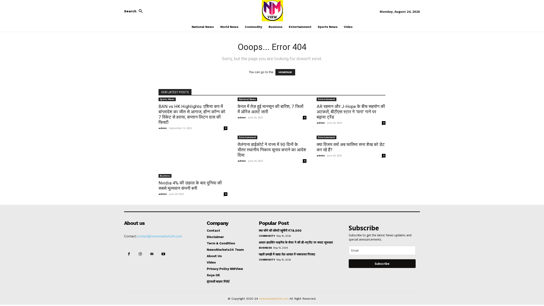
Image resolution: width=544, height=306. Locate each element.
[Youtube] (163, 254)
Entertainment (326, 99)
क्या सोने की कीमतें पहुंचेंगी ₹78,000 (280, 230)
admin (163, 128)
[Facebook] (128, 254)
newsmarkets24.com (274, 298)
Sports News (167, 99)
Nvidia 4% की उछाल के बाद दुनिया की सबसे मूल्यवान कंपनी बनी (190, 185)
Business (165, 175)
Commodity (267, 235)
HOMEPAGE (285, 72)
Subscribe (382, 264)
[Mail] (151, 254)
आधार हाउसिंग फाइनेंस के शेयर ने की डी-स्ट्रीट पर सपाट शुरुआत (296, 242)
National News (247, 99)
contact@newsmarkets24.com (159, 236)
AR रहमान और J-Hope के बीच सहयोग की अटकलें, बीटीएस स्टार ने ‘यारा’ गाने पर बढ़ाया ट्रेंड (351, 112)
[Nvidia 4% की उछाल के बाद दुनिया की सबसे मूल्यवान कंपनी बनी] (193, 158)
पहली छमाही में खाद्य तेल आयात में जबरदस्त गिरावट (287, 254)
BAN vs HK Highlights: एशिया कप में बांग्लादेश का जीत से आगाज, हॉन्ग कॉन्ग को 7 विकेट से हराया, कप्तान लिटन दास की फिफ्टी (192, 114)
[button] (134, 11)
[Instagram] (140, 254)
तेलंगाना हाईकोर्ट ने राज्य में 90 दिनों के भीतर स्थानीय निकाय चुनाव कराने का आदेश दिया (272, 150)
